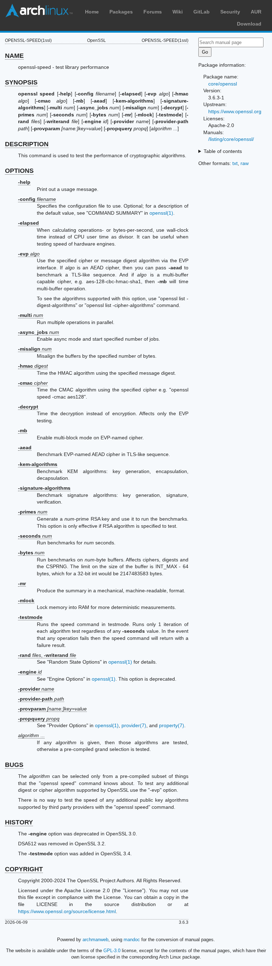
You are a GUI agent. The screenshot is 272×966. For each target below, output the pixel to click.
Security (230, 12)
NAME (14, 55)
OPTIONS (19, 170)
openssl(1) (161, 213)
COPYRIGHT (24, 869)
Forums (152, 12)
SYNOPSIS (21, 82)
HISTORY (19, 822)
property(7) (171, 725)
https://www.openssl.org (234, 111)
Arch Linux (39, 11)
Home (92, 12)
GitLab (201, 12)
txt (235, 163)
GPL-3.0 (111, 950)
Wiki (177, 12)
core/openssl (222, 84)
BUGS (14, 764)
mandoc (132, 939)
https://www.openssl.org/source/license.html (67, 911)
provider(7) (133, 725)
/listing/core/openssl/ (231, 139)
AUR (256, 12)
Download (249, 24)
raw (244, 163)
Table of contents (223, 151)
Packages (121, 12)
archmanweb (95, 939)
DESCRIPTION (27, 144)
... (31, 735)
